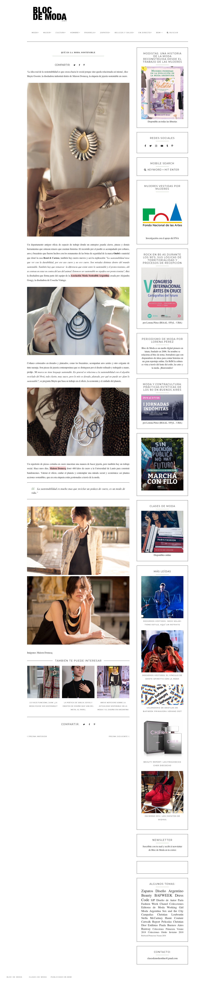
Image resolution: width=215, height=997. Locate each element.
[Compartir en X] (74, 64)
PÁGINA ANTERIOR (37, 736)
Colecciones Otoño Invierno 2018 (165, 932)
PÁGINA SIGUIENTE (119, 736)
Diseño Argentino (169, 890)
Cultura (60, 33)
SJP (153, 900)
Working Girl (175, 907)
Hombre (74, 33)
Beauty (146, 895)
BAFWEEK (163, 895)
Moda (35, 33)
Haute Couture (174, 918)
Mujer (46, 33)
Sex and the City (172, 911)
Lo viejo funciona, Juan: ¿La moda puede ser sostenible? (43, 704)
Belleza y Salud (124, 33)
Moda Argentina (151, 911)
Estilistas (153, 925)
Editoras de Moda (153, 907)
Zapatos (104, 33)
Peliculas (166, 921)
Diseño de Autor (166, 900)
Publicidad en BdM (61, 977)
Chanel (164, 904)
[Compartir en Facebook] (79, 64)
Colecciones (176, 904)
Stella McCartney (152, 918)
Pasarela (89, 33)
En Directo (145, 33)
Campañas (147, 914)
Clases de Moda (38, 977)
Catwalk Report (150, 921)
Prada (162, 925)
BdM (158, 33)
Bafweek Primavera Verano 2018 (153, 935)
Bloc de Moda (14, 977)
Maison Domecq (80, 76)
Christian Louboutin (170, 914)
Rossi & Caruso (51, 257)
